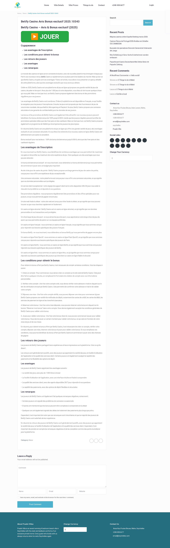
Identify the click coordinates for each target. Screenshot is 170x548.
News (24, 13)
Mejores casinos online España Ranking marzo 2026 (129, 37)
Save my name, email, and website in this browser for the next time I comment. (47, 497)
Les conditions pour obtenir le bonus (41, 54)
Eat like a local (122, 94)
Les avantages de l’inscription (38, 50)
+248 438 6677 (118, 5)
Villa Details (59, 5)
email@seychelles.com (121, 121)
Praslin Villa (117, 129)
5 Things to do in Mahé (126, 80)
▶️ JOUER (45, 36)
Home (46, 5)
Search (113, 18)
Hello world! (135, 75)
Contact (101, 5)
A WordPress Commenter (119, 75)
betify (43, 77)
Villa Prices (73, 5)
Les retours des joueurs (35, 59)
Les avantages (31, 63)
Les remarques (31, 68)
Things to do (88, 5)
